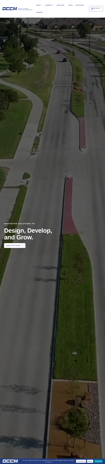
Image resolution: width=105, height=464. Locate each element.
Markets (49, 5)
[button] (42, 5)
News (70, 5)
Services (60, 5)
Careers (39, 12)
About (38, 5)
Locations (79, 5)
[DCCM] (17, 9)
